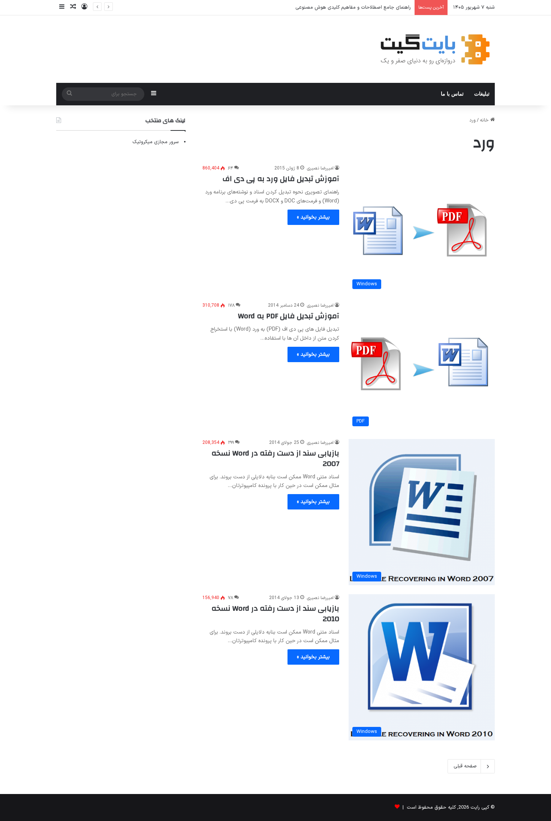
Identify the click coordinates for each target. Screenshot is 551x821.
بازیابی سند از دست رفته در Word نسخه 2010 (275, 613)
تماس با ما (452, 94)
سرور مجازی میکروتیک (155, 142)
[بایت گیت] (435, 49)
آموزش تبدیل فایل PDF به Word (288, 316)
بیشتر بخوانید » (313, 217)
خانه (485, 120)
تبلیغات (482, 94)
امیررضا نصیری (320, 168)
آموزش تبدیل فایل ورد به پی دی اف (281, 179)
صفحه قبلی (465, 766)
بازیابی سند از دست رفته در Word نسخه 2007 (275, 458)
